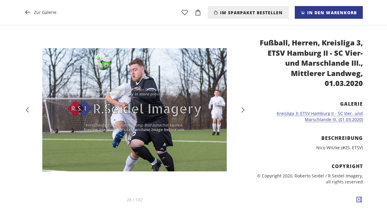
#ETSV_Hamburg (345, 210)
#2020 (320, 210)
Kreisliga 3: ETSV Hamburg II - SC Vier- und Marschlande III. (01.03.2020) (320, 116)
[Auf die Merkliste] (184, 12)
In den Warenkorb (331, 12)
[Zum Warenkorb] (198, 12)
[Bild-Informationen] (359, 200)
